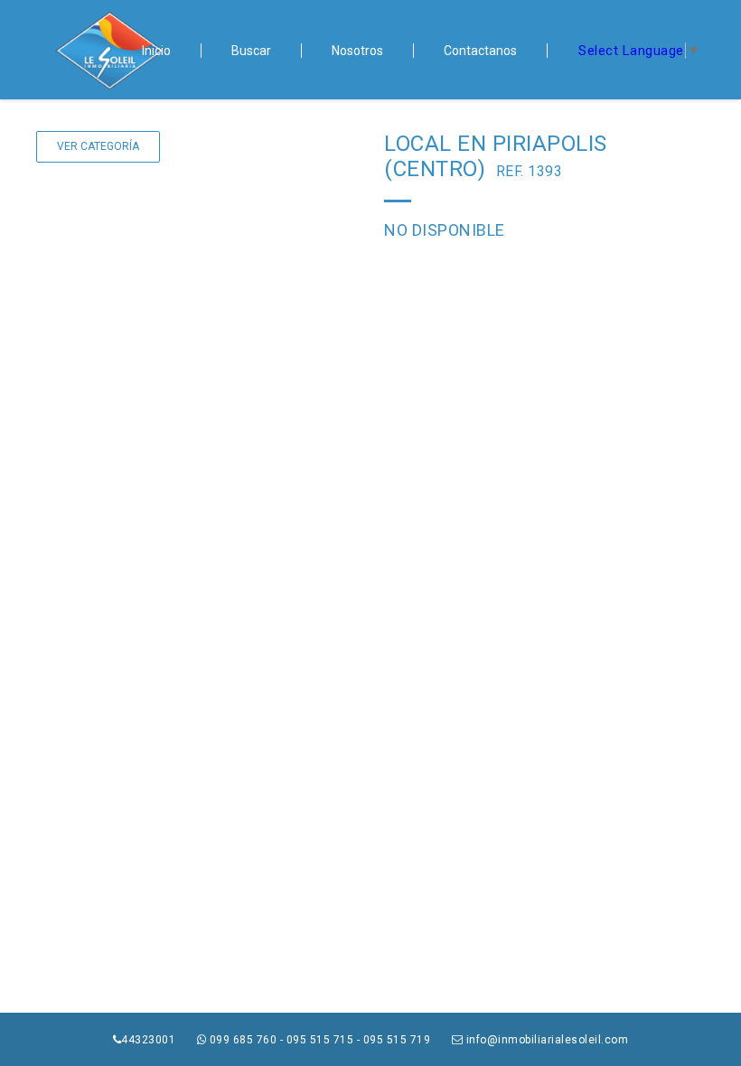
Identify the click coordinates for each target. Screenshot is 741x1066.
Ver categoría (98, 146)
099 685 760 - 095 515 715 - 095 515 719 (320, 1039)
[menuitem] (157, 50)
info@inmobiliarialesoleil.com (545, 1039)
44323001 (150, 1039)
